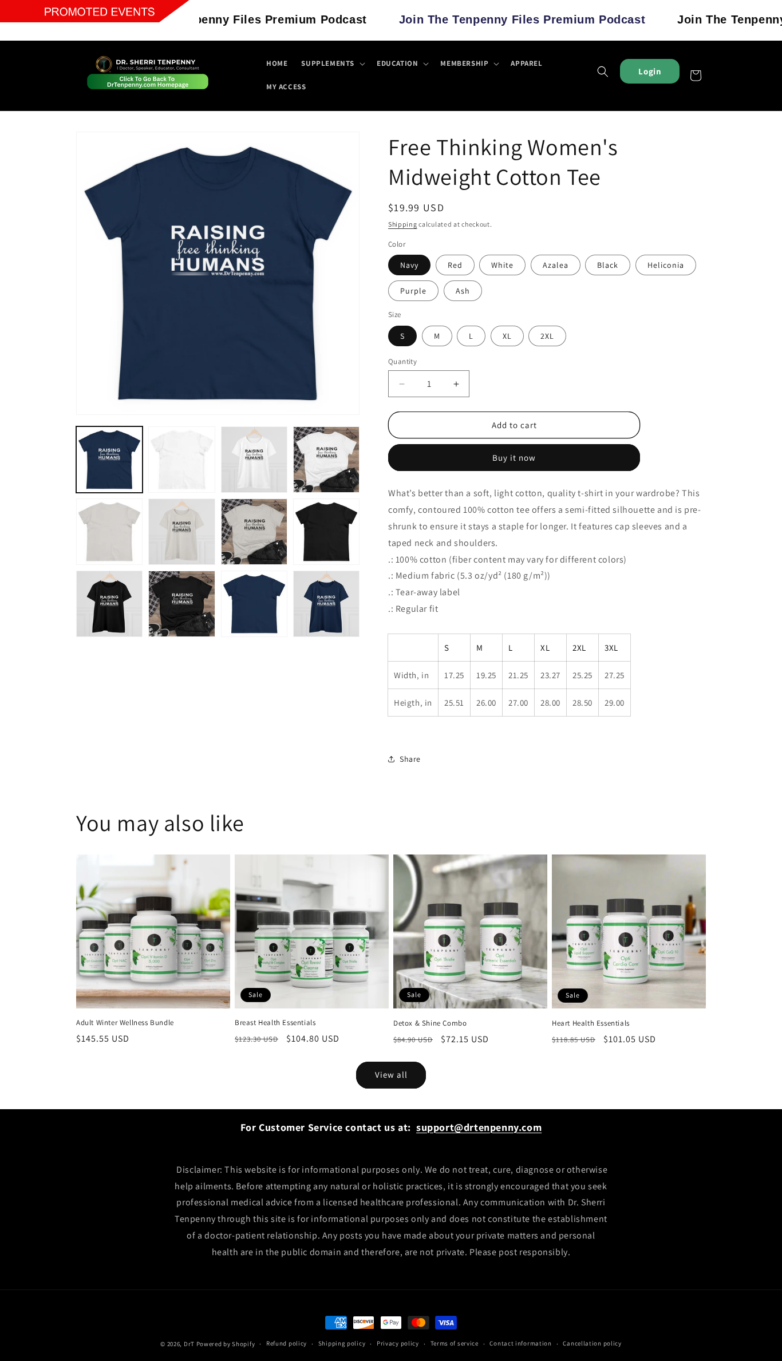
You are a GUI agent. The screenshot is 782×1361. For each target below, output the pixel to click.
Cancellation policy (592, 1343)
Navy (409, 265)
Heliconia (665, 265)
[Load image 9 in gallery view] (181, 531)
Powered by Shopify (225, 1344)
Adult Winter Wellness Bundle (125, 1022)
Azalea (555, 265)
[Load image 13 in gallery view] (181, 604)
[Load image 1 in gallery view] (109, 459)
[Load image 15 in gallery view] (326, 604)
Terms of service (455, 1343)
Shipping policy (342, 1343)
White (502, 265)
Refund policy (286, 1343)
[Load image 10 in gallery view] (254, 531)
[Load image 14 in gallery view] (254, 604)
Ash (463, 291)
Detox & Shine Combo (430, 1023)
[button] (332, 64)
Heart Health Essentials (591, 1023)
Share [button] (410, 759)
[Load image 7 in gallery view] (326, 459)
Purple (413, 291)
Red (455, 265)
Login (649, 71)
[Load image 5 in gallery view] (181, 459)
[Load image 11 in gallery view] (326, 531)
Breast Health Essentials (275, 1022)
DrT (189, 1344)
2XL (547, 336)
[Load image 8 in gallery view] (109, 531)
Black (607, 265)
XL (507, 336)
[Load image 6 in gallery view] (254, 459)
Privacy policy (398, 1343)
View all (391, 1074)
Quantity (402, 361)
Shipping (402, 224)
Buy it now (514, 457)
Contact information (520, 1343)
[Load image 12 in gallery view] (109, 604)
